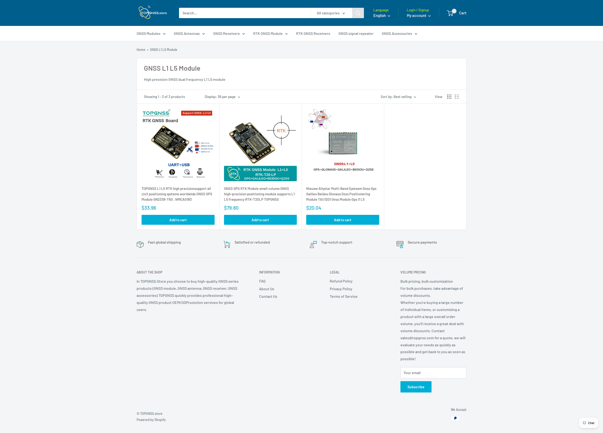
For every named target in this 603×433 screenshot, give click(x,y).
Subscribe (415, 386)
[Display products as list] (457, 96)
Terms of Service (344, 296)
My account (417, 15)
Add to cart (178, 220)
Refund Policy (341, 281)
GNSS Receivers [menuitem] (226, 33)
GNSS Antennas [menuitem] (187, 33)
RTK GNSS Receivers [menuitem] (313, 33)
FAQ (262, 281)
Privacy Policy (341, 288)
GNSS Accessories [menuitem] (397, 33)
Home (141, 50)
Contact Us (268, 296)
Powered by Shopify (151, 420)
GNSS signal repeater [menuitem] (356, 33)
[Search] (358, 13)
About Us (266, 288)
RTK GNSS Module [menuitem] (268, 33)
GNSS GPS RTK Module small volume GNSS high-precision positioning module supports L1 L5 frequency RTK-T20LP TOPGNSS (259, 194)
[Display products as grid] (449, 96)
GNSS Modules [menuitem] (148, 33)
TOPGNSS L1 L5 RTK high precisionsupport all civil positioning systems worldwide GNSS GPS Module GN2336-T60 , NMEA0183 (177, 194)
